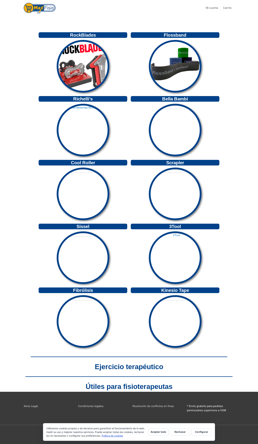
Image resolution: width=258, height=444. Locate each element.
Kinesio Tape (175, 290)
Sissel (83, 226)
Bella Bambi (175, 98)
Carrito (227, 7)
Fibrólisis (83, 290)
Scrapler (175, 162)
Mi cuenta (212, 7)
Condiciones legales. (91, 406)
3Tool (175, 226)
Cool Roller (83, 162)
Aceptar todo (158, 431)
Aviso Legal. (31, 406)
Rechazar (180, 431)
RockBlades (83, 35)
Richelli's (83, 98)
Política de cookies (112, 435)
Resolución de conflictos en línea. (153, 406)
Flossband (175, 35)
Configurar (201, 431)
